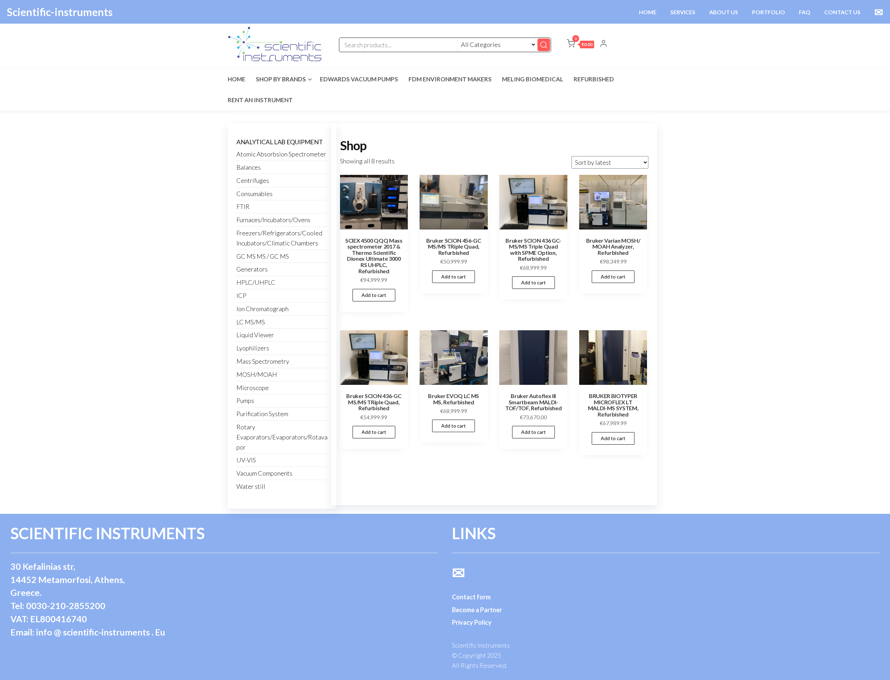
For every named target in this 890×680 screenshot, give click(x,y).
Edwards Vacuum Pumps (359, 79)
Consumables (254, 193)
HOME (647, 12)
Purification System (262, 414)
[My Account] (603, 44)
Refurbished (594, 79)
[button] (580, 44)
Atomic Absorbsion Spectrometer (281, 154)
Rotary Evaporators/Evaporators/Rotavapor (281, 437)
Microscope (252, 387)
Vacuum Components (264, 473)
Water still (250, 486)
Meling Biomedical (532, 79)
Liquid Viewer (255, 335)
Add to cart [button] (374, 295)
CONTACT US (842, 12)
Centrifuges (252, 180)
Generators (252, 269)
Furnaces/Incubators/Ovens (273, 220)
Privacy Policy (472, 622)
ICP (241, 295)
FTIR (243, 206)
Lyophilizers (252, 348)
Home (236, 79)
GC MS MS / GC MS (262, 256)
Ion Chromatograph (262, 309)
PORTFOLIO (768, 12)
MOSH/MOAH (256, 374)
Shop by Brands (281, 79)
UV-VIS (246, 460)
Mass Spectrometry (262, 361)
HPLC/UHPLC (255, 282)
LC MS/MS (250, 322)
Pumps (245, 400)
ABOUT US (723, 12)
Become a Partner (477, 610)
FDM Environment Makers (450, 79)
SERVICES (682, 12)
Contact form (471, 597)
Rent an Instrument (260, 100)
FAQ (804, 12)
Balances (248, 167)
